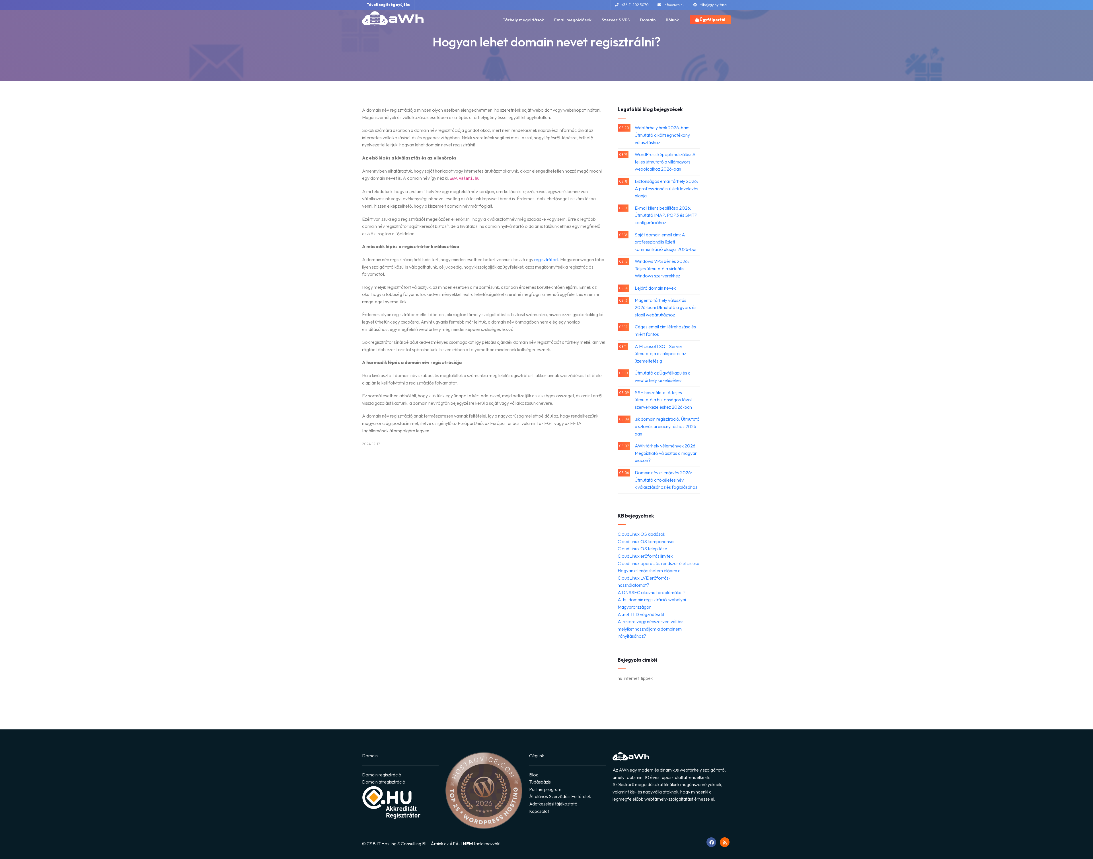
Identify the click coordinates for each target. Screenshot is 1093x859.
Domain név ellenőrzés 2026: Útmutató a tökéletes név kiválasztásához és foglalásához (666, 480)
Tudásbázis (540, 782)
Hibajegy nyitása (713, 4)
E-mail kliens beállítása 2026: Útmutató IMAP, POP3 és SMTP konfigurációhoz (666, 215)
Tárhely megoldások (523, 20)
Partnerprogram (545, 789)
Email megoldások (572, 20)
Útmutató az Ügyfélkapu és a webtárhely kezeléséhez (663, 376)
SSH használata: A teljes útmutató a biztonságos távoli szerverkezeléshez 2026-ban (664, 400)
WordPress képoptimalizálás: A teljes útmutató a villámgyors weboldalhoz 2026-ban (665, 162)
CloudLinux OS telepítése (642, 548)
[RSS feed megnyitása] (724, 842)
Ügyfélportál (712, 19)
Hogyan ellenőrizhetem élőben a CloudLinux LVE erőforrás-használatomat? (649, 578)
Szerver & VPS (616, 20)
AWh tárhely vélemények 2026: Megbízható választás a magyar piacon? (666, 453)
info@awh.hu (674, 4)
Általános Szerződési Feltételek (560, 796)
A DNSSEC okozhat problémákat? (651, 592)
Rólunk (672, 20)
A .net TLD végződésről (641, 614)
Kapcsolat (539, 811)
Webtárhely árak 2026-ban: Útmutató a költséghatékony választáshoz (662, 135)
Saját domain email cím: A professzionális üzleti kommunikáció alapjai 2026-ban (666, 242)
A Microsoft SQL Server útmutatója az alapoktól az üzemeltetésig (660, 353)
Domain (648, 20)
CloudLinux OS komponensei (646, 541)
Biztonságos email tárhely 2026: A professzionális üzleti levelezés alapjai (666, 188)
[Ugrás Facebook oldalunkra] (711, 842)
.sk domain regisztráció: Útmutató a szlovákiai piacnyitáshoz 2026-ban (667, 426)
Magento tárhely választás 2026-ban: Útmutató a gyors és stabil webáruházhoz (666, 307)
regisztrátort (546, 259)
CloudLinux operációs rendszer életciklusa (658, 563)
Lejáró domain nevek (655, 288)
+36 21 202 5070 (635, 4)
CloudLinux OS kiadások (641, 534)
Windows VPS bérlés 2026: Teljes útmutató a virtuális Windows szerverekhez (662, 268)
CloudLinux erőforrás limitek (645, 556)
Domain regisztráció (381, 775)
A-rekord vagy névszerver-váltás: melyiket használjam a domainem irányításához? (650, 629)
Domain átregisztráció (383, 782)
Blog (534, 775)
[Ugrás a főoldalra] (393, 18)
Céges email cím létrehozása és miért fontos (665, 330)
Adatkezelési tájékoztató (553, 804)
